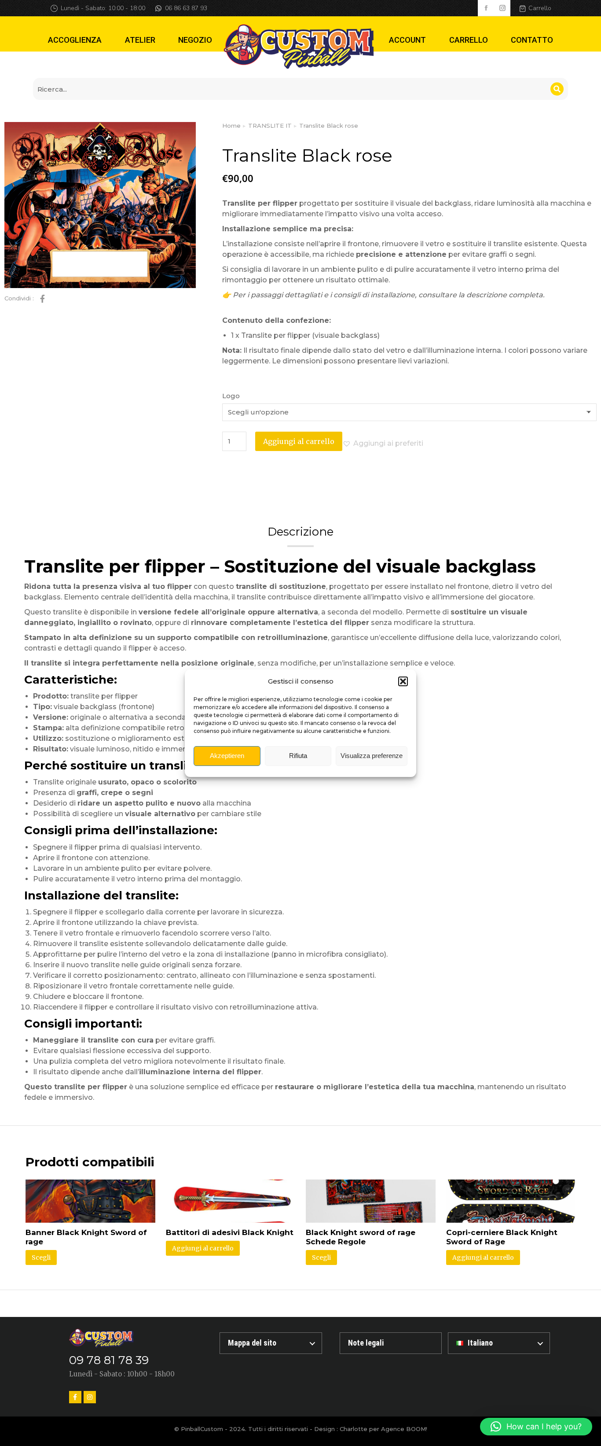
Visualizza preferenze (372, 755)
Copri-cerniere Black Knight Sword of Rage (501, 1237)
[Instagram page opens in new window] (502, 8)
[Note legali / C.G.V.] (391, 1343)
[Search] (557, 89)
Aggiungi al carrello (298, 441)
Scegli (41, 1257)
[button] (403, 681)
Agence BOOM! (404, 1428)
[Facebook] (75, 1397)
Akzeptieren (227, 755)
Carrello (539, 8)
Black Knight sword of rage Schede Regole (360, 1237)
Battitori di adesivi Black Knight (229, 1232)
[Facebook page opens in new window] (486, 8)
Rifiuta (298, 755)
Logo (231, 396)
